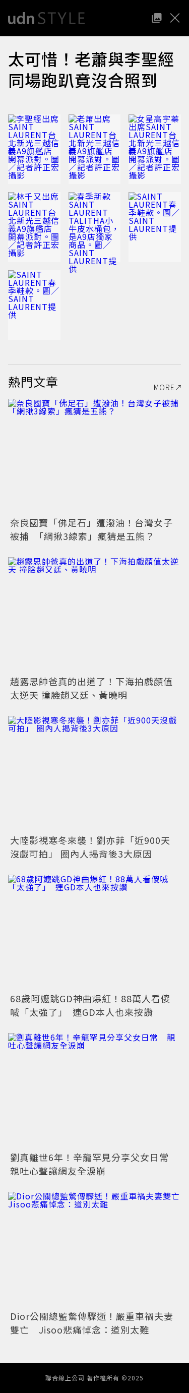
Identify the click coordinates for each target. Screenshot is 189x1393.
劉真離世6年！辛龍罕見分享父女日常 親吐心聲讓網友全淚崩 (94, 1163)
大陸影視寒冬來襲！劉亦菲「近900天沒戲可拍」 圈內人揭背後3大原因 (90, 846)
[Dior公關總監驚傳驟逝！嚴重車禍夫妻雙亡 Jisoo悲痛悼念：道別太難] (94, 1249)
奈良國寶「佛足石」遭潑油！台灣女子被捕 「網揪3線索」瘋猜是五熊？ (91, 529)
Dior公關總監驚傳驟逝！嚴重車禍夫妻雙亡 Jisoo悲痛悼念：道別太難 (91, 1322)
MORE (164, 387)
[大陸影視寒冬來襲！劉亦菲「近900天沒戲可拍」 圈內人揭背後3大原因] (94, 773)
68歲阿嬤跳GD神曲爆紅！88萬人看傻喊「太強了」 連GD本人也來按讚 (90, 1005)
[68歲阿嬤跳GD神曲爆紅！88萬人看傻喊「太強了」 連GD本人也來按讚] (94, 932)
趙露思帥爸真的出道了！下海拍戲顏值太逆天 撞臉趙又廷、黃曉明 (91, 688)
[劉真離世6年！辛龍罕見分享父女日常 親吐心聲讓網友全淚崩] (94, 1090)
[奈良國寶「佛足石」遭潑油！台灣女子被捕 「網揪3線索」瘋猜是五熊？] (94, 456)
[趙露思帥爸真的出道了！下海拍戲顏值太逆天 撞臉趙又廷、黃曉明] (94, 615)
